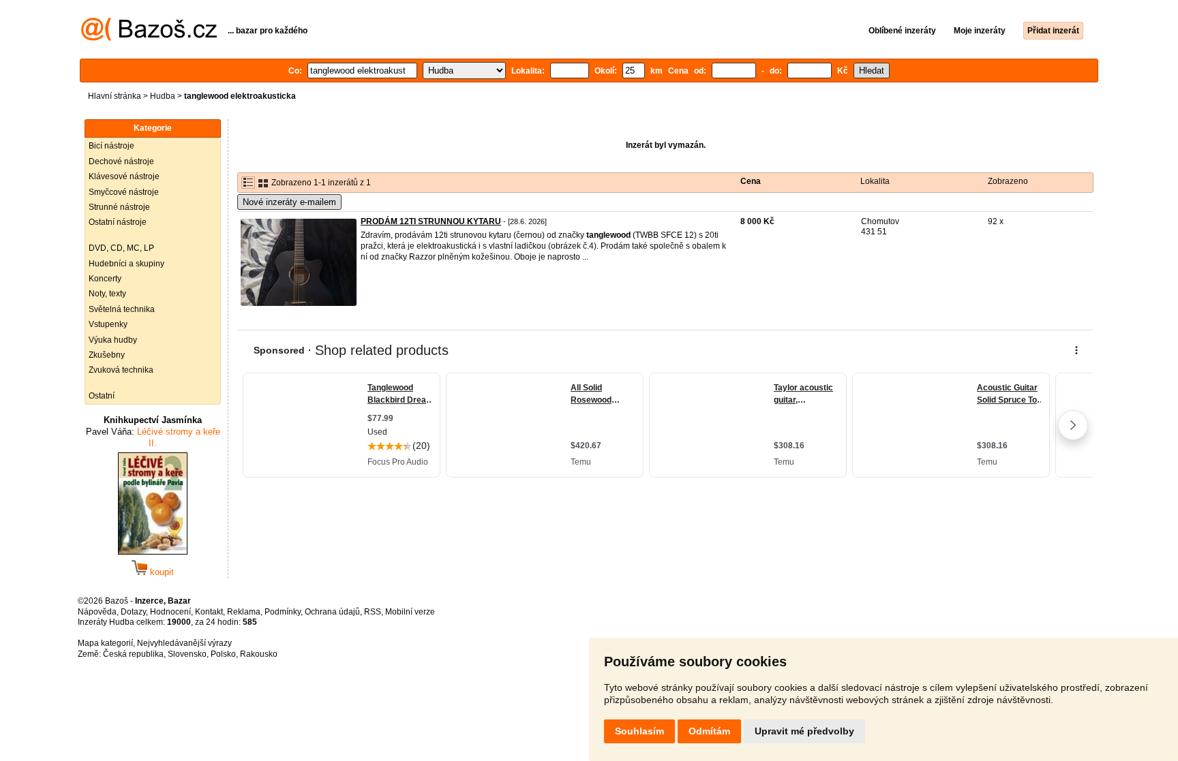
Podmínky (283, 612)
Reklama (243, 612)
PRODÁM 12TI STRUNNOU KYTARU (431, 221)
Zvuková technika (121, 370)
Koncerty (105, 278)
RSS (372, 612)
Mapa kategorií (105, 643)
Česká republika (133, 654)
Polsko (223, 654)
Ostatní (102, 396)
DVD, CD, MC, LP (121, 248)
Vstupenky (108, 324)
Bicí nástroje (111, 146)
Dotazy (133, 612)
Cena (750, 181)
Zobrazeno (1008, 181)
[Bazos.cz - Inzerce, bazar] (149, 38)
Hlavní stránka (114, 96)
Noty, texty (107, 293)
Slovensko (187, 654)
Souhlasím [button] (639, 731)
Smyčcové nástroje (124, 192)
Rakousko (258, 654)
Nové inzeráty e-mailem (289, 202)
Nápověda (97, 612)
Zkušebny (107, 355)
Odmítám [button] (709, 731)
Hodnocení (170, 612)
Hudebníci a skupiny (126, 263)
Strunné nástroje (119, 207)
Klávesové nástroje (124, 176)
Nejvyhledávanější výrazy (184, 643)
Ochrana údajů (332, 612)
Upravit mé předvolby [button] (804, 731)
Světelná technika (122, 309)
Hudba (162, 96)
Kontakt (209, 612)
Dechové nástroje (121, 161)
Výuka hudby (113, 340)
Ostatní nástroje (118, 222)
